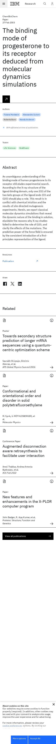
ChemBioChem (10, 16)
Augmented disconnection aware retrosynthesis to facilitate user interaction (24, 451)
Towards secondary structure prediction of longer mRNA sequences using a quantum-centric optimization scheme (26, 343)
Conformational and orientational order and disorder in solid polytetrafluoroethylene (22, 398)
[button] (54, 704)
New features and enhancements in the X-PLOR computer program (27, 501)
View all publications (15, 536)
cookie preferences (12, 725)
